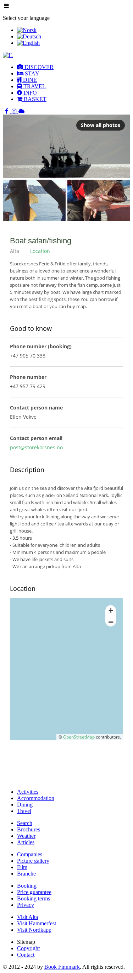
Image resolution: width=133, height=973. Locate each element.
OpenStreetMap (79, 737)
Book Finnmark (62, 967)
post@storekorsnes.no (36, 447)
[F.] (8, 55)
